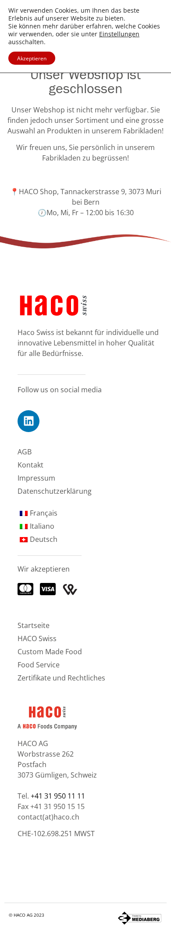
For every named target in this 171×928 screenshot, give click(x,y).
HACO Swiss (37, 638)
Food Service (39, 664)
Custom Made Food (50, 651)
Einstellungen (119, 34)
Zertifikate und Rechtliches (61, 677)
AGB (25, 451)
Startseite (34, 625)
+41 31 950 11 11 (58, 795)
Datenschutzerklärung (55, 490)
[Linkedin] (28, 421)
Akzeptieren (31, 58)
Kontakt (30, 464)
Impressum (36, 477)
